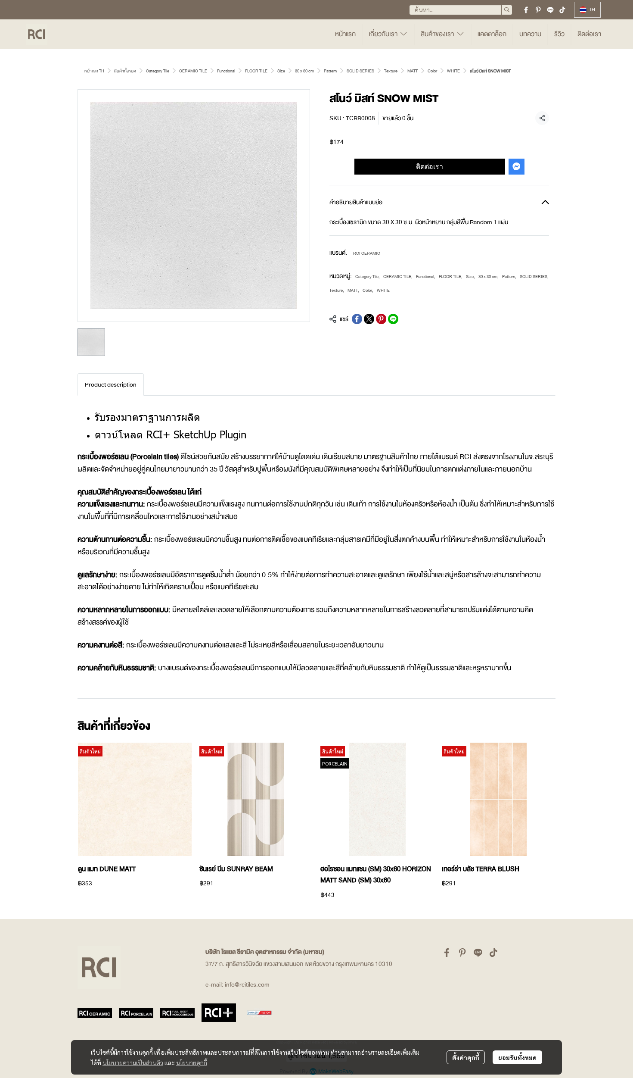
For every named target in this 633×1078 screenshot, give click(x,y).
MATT (412, 71)
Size (281, 71)
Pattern (330, 71)
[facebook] (526, 10)
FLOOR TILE (256, 71)
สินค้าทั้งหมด (125, 71)
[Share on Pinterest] (381, 319)
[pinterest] (538, 10)
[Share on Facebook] (357, 319)
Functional (226, 71)
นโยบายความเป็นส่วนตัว (132, 1062)
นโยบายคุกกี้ (191, 1062)
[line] (550, 10)
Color (432, 71)
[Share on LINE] (393, 319)
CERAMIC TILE (193, 71)
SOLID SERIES (360, 71)
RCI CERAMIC (366, 253)
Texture (390, 71)
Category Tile (157, 71)
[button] (461, 10)
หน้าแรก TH (94, 71)
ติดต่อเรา (429, 166)
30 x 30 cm (304, 71)
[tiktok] (562, 10)
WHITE (453, 71)
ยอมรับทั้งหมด (517, 1057)
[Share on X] (369, 319)
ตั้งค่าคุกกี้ (465, 1057)
